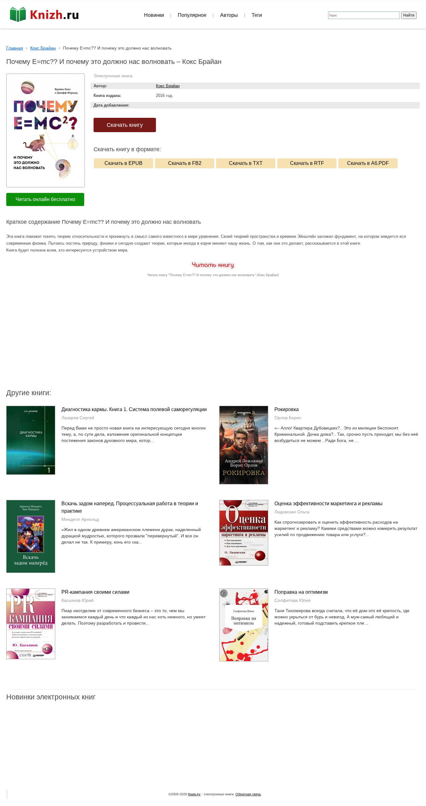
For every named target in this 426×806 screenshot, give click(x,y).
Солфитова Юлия (292, 600)
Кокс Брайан (168, 86)
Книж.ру (194, 794)
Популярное (192, 15)
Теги (257, 15)
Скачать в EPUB (123, 163)
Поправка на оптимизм (301, 592)
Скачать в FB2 (184, 163)
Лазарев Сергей (77, 417)
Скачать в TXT (246, 163)
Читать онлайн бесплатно (45, 199)
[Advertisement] (160, 337)
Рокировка (286, 409)
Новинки (154, 15)
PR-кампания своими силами (95, 592)
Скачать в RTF (307, 163)
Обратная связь (248, 794)
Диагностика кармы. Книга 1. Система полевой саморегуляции (134, 409)
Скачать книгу (125, 125)
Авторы (229, 15)
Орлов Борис (287, 417)
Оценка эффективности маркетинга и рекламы (328, 503)
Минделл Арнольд (80, 519)
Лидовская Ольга (291, 511)
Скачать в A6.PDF (368, 163)
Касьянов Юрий (77, 600)
